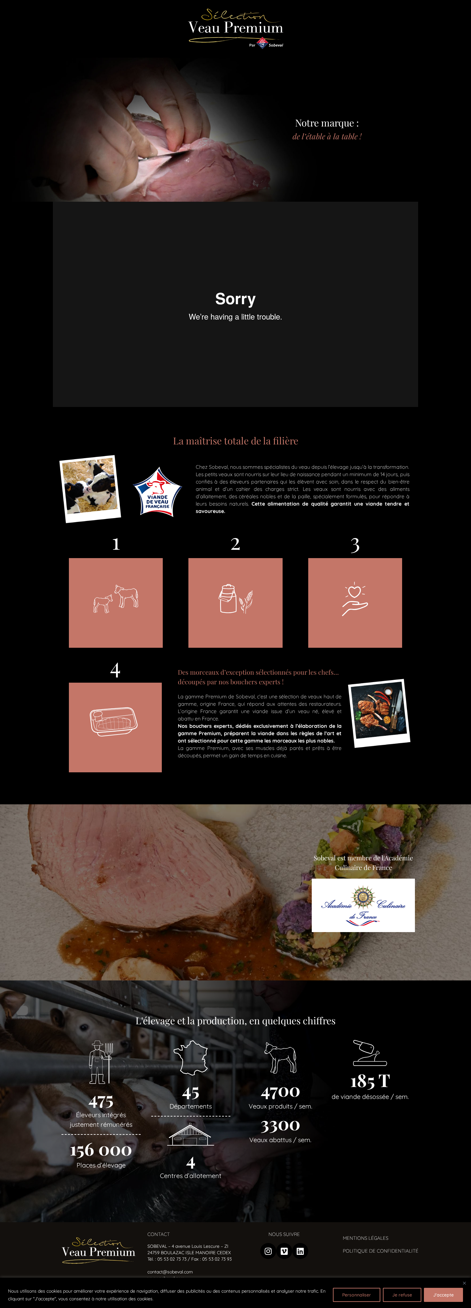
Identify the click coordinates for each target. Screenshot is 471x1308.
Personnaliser (356, 1295)
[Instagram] (268, 1251)
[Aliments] (235, 603)
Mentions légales (365, 1238)
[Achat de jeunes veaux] (116, 603)
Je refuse (402, 1295)
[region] (235, 1293)
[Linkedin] (300, 1251)
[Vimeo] (284, 1251)
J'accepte (443, 1295)
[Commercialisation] (115, 727)
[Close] (464, 1283)
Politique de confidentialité (380, 1251)
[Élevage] (355, 603)
